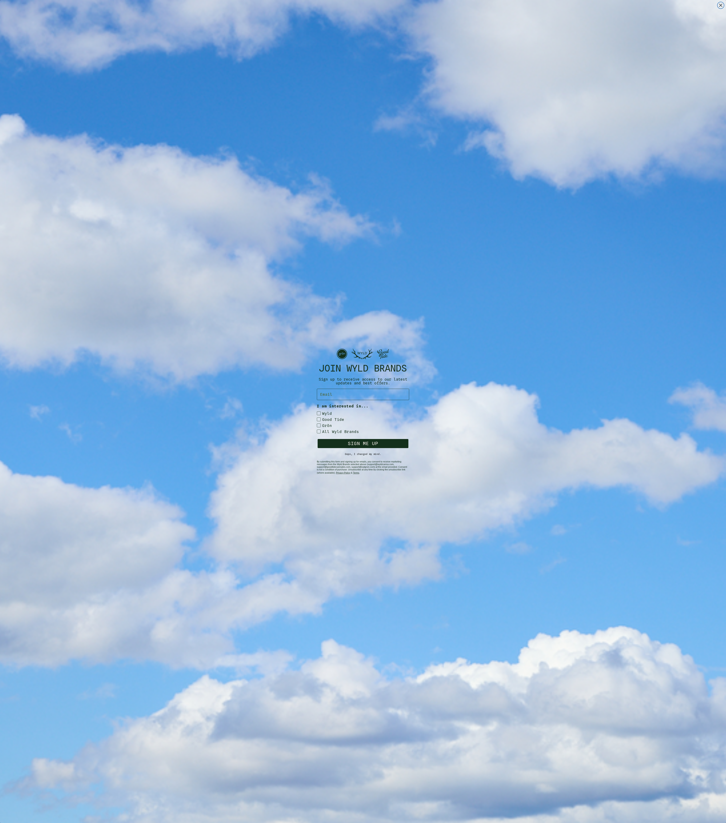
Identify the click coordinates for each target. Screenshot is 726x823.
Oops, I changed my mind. (363, 454)
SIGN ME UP (363, 443)
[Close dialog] (720, 5)
